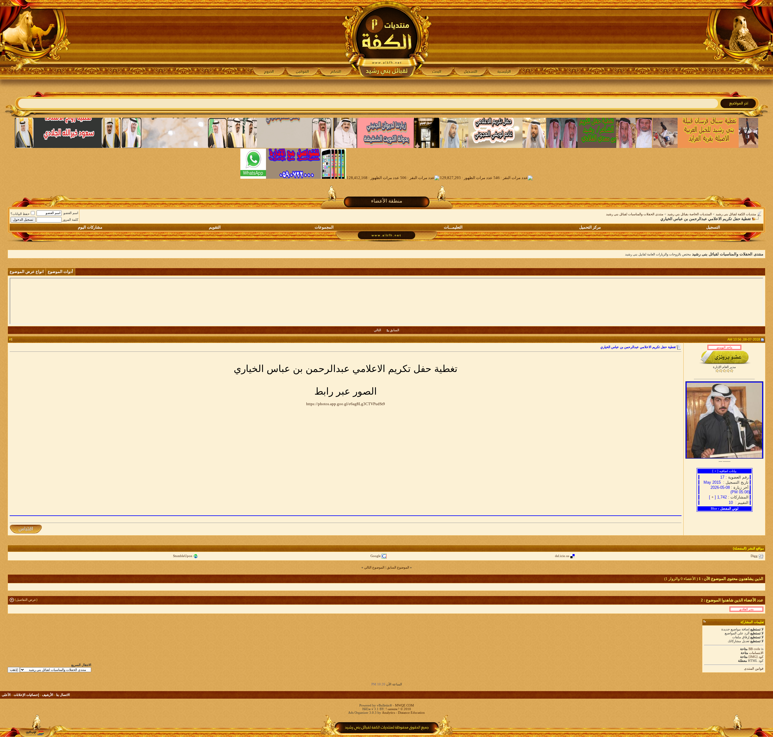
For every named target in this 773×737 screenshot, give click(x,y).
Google (375, 556)
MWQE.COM (404, 705)
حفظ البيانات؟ (20, 214)
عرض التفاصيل (26, 599)
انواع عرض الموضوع (27, 271)
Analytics (388, 712)
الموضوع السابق (398, 567)
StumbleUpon (182, 556)
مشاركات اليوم (90, 227)
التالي (377, 330)
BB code (754, 649)
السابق (394, 330)
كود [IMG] (756, 656)
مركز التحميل (590, 227)
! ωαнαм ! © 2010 (398, 709)
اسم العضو (70, 213)
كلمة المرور (70, 219)
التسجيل (713, 227)
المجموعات (324, 227)
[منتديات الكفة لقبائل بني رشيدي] (386, 39)
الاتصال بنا (63, 695)
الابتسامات (756, 653)
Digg (754, 556)
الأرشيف (47, 695)
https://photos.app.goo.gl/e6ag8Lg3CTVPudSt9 (345, 404)
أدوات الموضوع (60, 271)
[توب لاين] (35, 733)
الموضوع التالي (374, 567)
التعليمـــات (453, 227)
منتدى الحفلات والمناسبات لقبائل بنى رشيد (634, 214)
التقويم (215, 227)
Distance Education (411, 712)
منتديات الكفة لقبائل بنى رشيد (736, 214)
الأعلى (6, 695)
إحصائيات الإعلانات (26, 695)
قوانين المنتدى (753, 668)
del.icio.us (562, 556)
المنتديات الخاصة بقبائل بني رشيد (689, 214)
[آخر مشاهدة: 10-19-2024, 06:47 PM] (746, 609)
